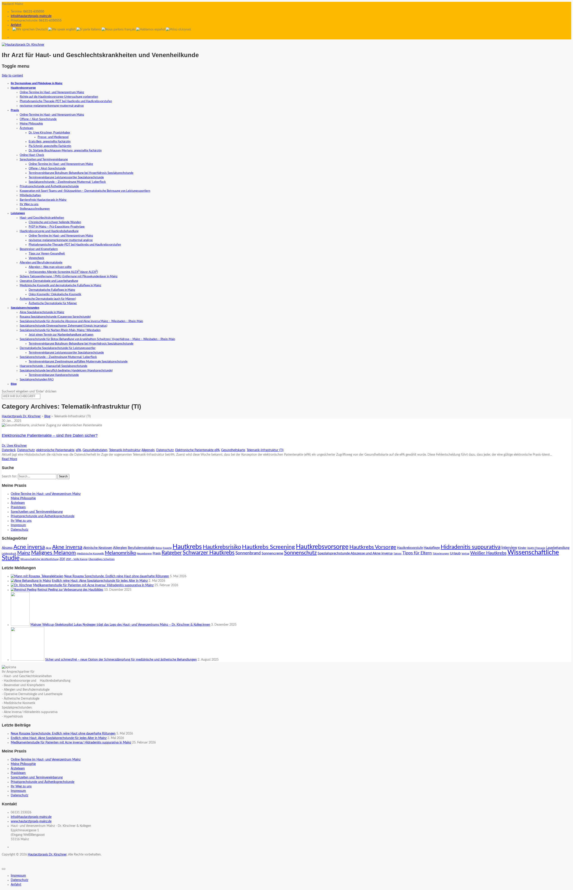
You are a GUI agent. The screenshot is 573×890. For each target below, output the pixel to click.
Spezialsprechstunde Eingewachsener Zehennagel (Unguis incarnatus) (63, 325)
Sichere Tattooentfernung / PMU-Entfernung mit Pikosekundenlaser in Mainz (69, 276)
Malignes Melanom (53, 553)
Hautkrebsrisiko (222, 547)
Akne (48, 548)
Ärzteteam (26, 128)
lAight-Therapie (536, 548)
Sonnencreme (272, 553)
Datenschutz (26, 450)
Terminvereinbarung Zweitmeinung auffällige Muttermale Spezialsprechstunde (78, 361)
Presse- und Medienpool (53, 137)
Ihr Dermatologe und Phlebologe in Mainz (36, 83)
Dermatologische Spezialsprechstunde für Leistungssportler (58, 348)
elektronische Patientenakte (55, 450)
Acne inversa (29, 547)
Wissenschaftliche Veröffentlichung (39, 559)
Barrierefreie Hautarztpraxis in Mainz (43, 199)
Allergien (120, 548)
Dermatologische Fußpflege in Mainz (52, 290)
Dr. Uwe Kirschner (14, 445)
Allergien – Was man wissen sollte (50, 267)
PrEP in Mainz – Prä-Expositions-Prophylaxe (57, 226)
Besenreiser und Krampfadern (39, 249)
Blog (14, 384)
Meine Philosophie (31, 123)
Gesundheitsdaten (95, 450)
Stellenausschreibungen (35, 208)
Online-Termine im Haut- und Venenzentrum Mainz (52, 92)
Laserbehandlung (557, 548)
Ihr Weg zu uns (29, 204)
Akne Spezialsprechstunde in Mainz (42, 312)
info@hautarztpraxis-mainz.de (31, 16)
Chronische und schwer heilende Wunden (55, 222)
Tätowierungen (441, 553)
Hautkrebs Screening (268, 547)
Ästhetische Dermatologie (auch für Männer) (48, 298)
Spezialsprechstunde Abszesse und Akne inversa (355, 553)
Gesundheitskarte (233, 450)
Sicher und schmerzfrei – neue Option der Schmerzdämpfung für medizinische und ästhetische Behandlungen (121, 659)
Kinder (522, 548)
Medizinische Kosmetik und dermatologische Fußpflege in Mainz (60, 285)
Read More (9, 459)
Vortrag (465, 553)
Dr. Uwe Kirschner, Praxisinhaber (49, 132)
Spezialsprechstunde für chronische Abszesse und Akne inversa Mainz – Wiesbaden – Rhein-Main (81, 321)
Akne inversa (67, 547)
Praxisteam (18, 507)
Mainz (23, 552)
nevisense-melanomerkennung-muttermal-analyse (52, 105)
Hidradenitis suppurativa (470, 547)
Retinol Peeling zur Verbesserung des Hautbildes (70, 589)
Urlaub (455, 553)
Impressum (18, 525)
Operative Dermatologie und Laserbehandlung (49, 281)
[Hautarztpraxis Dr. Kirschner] (23, 44)
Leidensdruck (9, 553)
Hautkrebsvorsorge (23, 87)
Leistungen (18, 213)
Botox (159, 548)
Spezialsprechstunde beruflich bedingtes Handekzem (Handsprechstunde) (66, 370)
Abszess (7, 548)
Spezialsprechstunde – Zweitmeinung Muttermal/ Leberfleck (67, 182)
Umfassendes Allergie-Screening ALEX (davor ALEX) (63, 272)
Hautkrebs (187, 546)
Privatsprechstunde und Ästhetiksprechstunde (49, 186)
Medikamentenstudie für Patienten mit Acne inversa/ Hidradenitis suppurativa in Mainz (93, 585)
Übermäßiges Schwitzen (101, 559)
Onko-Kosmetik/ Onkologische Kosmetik (55, 294)
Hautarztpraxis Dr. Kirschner (47, 854)
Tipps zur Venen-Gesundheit (47, 253)
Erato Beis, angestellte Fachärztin (50, 141)
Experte (167, 548)
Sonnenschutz (300, 553)
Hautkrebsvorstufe (410, 548)
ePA (78, 450)
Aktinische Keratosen (97, 548)
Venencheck (36, 258)
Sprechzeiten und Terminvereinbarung (44, 159)
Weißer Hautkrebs (488, 553)
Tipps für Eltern (417, 553)
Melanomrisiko (120, 552)
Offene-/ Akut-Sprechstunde (38, 119)
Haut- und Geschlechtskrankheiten (42, 217)
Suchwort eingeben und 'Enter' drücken (29, 391)
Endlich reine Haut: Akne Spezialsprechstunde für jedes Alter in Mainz (100, 580)
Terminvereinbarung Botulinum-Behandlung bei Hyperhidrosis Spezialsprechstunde (81, 173)
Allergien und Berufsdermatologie (41, 262)
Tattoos (397, 553)
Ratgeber (172, 553)
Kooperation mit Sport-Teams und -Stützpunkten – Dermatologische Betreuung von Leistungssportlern (85, 191)
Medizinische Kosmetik (90, 553)
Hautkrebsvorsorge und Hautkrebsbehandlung (49, 231)
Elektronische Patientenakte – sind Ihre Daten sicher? (50, 435)
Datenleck (9, 450)
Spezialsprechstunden (25, 307)
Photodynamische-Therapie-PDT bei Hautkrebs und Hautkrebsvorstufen (66, 101)
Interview (509, 548)
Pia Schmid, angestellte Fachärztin (50, 146)
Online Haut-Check (32, 155)
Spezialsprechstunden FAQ (36, 379)
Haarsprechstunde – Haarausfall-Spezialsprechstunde (53, 366)
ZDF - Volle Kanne (77, 559)
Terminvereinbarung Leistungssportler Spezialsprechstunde (66, 177)
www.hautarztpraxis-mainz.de (31, 821)
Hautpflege (432, 548)
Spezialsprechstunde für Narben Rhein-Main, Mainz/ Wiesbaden (60, 330)
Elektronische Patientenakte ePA (197, 450)
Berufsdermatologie (141, 548)
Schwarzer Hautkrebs (209, 553)
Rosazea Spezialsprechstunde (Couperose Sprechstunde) (55, 316)
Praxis (15, 110)
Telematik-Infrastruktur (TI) (265, 450)
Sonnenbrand (248, 553)
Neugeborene (144, 553)
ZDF (62, 559)
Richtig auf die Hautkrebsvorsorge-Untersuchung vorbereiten (59, 96)
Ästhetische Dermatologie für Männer (53, 303)
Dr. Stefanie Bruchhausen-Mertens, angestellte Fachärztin (65, 150)
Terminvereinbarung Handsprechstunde (54, 375)
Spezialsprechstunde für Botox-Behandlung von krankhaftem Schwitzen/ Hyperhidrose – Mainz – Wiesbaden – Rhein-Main (97, 339)
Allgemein (148, 450)
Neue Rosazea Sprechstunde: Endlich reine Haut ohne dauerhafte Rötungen (116, 576)
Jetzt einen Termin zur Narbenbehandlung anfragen (61, 334)
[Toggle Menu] (3, 869)
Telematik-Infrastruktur (125, 450)
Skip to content (12, 75)
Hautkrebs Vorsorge (372, 547)
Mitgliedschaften (30, 195)
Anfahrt (16, 25)
